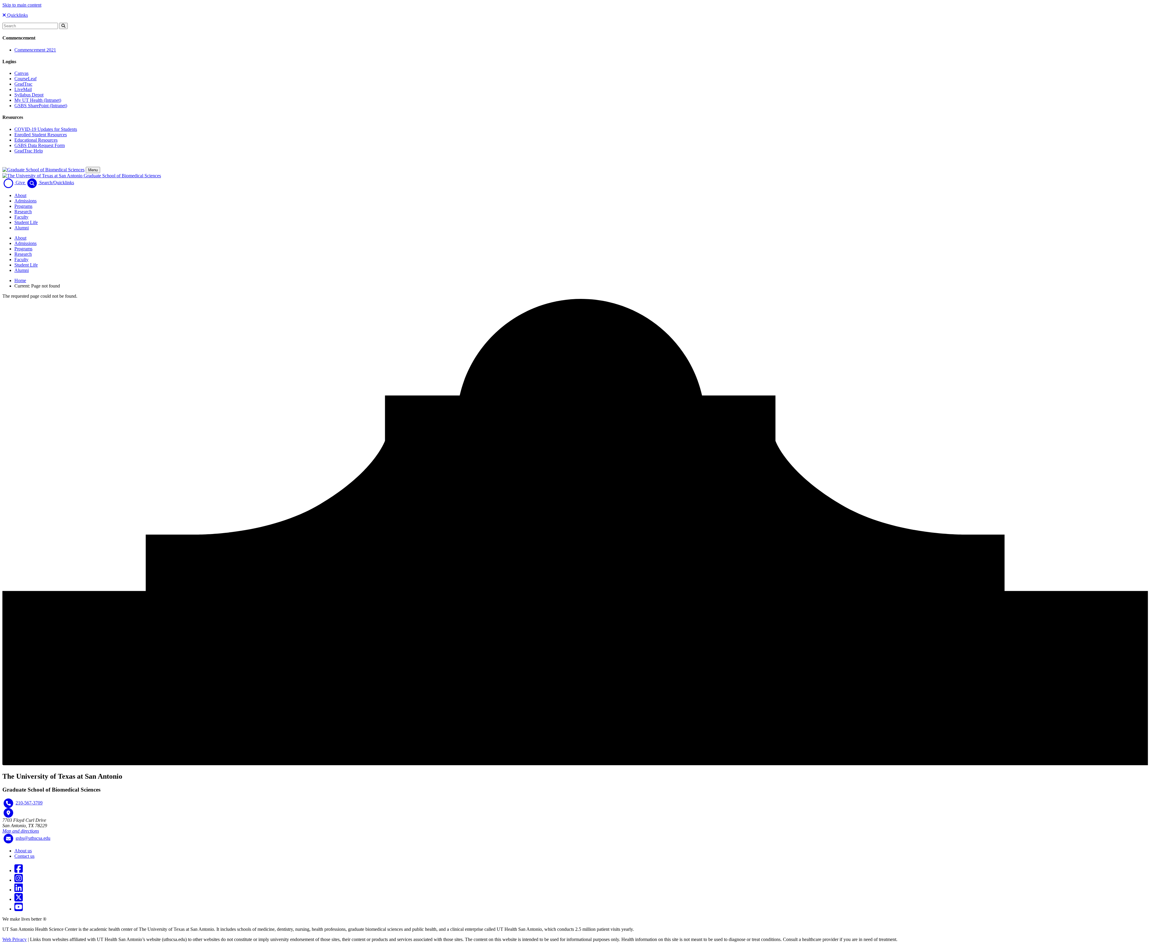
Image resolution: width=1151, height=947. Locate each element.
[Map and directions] (8, 813)
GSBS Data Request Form (39, 145)
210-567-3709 (29, 802)
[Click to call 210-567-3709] (8, 803)
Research (23, 211)
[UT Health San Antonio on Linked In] (18, 889)
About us (23, 850)
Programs (23, 206)
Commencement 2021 (35, 49)
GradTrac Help (28, 150)
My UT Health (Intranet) (37, 100)
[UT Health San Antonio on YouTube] (18, 908)
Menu (93, 170)
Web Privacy (14, 939)
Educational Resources (36, 140)
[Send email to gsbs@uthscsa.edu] (8, 838)
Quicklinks (17, 15)
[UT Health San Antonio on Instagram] (18, 880)
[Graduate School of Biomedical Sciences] (43, 169)
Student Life (26, 222)
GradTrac (23, 84)
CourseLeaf (25, 78)
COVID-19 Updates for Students (45, 129)
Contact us (24, 856)
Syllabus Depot (28, 94)
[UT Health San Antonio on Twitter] (18, 899)
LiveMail (23, 89)
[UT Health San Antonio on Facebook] (18, 870)
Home (20, 280)
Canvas (21, 73)
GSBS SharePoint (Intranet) (40, 105)
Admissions (25, 200)
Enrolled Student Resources (40, 134)
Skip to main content (21, 4)
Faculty (21, 217)
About (20, 195)
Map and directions (20, 830)
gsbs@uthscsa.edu (33, 838)
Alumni (21, 227)
